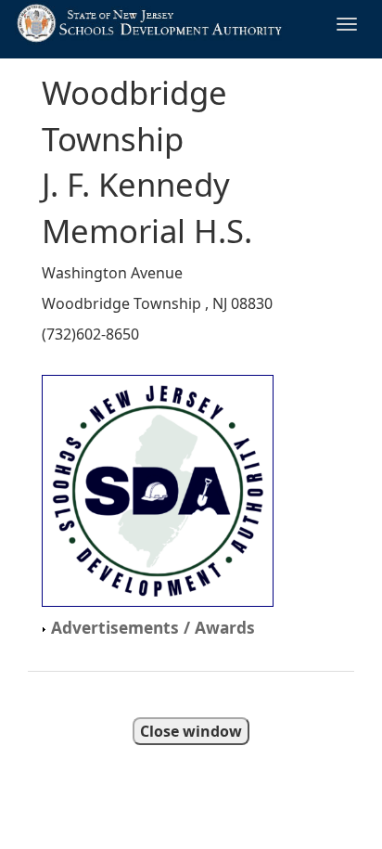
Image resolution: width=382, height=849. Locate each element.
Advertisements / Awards (150, 627)
